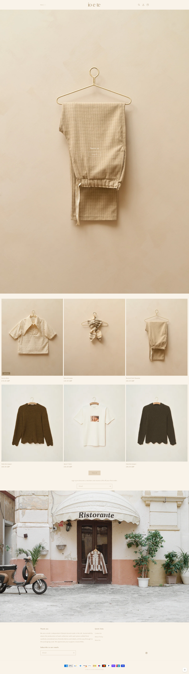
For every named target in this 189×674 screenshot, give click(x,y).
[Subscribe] (110, 486)
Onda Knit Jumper (6, 464)
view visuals (94, 557)
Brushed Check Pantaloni (133, 378)
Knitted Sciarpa (68, 378)
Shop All (94, 154)
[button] (42, 5)
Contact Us (98, 633)
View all (94, 473)
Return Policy (99, 637)
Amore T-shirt (68, 464)
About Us (98, 640)
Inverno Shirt (5, 378)
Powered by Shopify (99, 669)
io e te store (91, 669)
